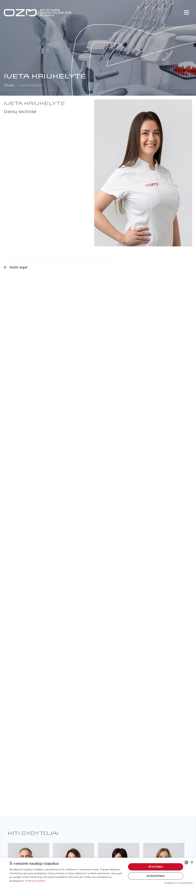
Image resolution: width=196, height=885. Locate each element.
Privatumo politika (35, 880)
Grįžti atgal (18, 267)
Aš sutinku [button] (155, 866)
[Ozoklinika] (37, 12)
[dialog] (98, 871)
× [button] (191, 862)
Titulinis (9, 85)
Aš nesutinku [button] (156, 876)
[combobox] (186, 862)
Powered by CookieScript (178, 883)
